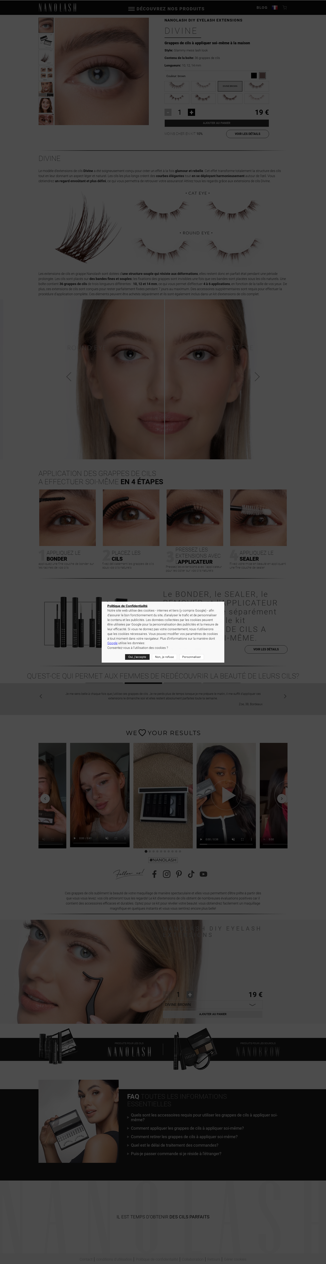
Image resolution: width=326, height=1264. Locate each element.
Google (112, 643)
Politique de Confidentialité (127, 606)
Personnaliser (191, 657)
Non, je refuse (164, 657)
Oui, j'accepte (137, 657)
